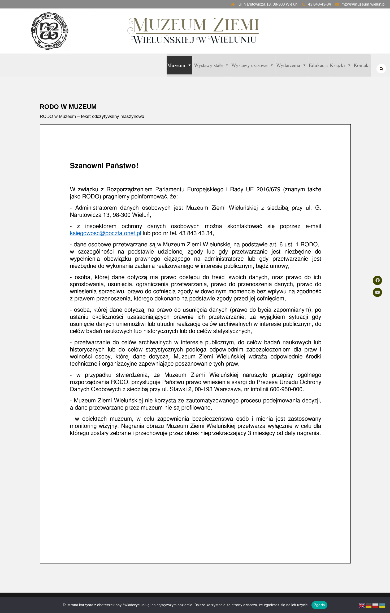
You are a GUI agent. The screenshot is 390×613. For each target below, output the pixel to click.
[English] (361, 605)
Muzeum (176, 65)
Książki (337, 65)
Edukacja (318, 65)
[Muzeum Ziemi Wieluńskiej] (61, 31)
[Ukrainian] (382, 605)
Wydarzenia (288, 65)
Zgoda (319, 605)
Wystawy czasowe (249, 65)
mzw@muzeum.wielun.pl (363, 4)
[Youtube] (377, 292)
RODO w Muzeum (58, 116)
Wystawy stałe (208, 65)
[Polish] (375, 605)
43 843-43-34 (319, 4)
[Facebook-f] (377, 280)
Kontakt (362, 65)
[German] (368, 605)
